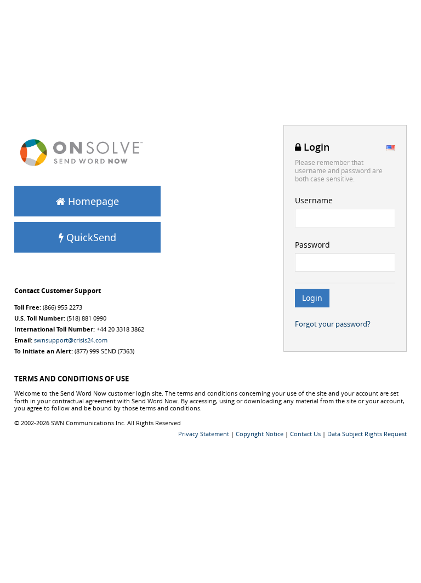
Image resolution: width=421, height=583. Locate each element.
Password (312, 244)
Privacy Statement (203, 434)
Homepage (92, 201)
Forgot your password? (333, 324)
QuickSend (90, 237)
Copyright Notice (259, 434)
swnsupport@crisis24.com (70, 340)
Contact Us (305, 434)
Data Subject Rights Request (367, 434)
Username (314, 200)
